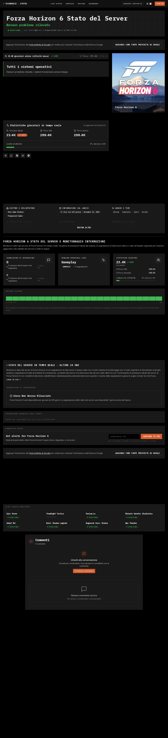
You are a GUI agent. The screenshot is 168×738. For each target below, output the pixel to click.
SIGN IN (159, 4)
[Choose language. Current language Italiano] (149, 3)
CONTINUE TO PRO (151, 436)
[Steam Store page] (17, 155)
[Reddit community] (28, 155)
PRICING (81, 4)
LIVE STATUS (56, 4)
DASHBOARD (93, 4)
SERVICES (70, 4)
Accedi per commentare (84, 571)
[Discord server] (22, 155)
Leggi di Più (12, 380)
